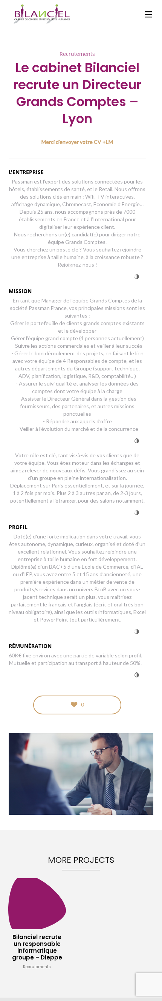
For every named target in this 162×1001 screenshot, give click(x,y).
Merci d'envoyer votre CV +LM (77, 142)
